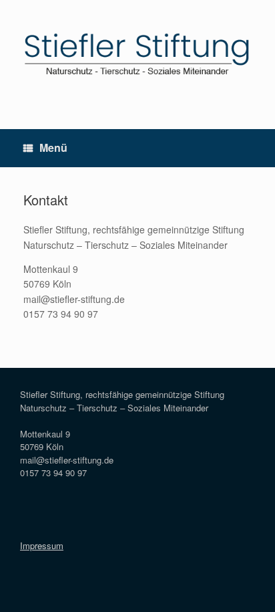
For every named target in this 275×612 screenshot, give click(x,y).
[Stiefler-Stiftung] (137, 54)
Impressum (41, 545)
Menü (53, 147)
